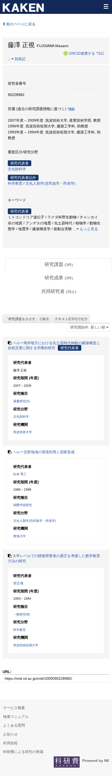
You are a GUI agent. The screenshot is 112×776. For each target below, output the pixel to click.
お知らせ (10, 734)
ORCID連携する (82, 53)
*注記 (100, 53)
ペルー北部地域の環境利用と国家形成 (43, 452)
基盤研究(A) (21, 401)
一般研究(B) (21, 614)
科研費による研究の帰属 (23, 752)
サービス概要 (14, 708)
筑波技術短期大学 (25, 645)
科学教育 (15, 183)
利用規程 (10, 743)
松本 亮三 (20, 474)
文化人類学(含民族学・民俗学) (51, 183)
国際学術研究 (22, 505)
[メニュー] (105, 6)
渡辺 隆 (18, 583)
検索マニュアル (16, 717)
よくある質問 (14, 725)
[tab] (58, 264)
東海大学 (19, 536)
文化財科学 (17, 169)
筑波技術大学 (22, 432)
